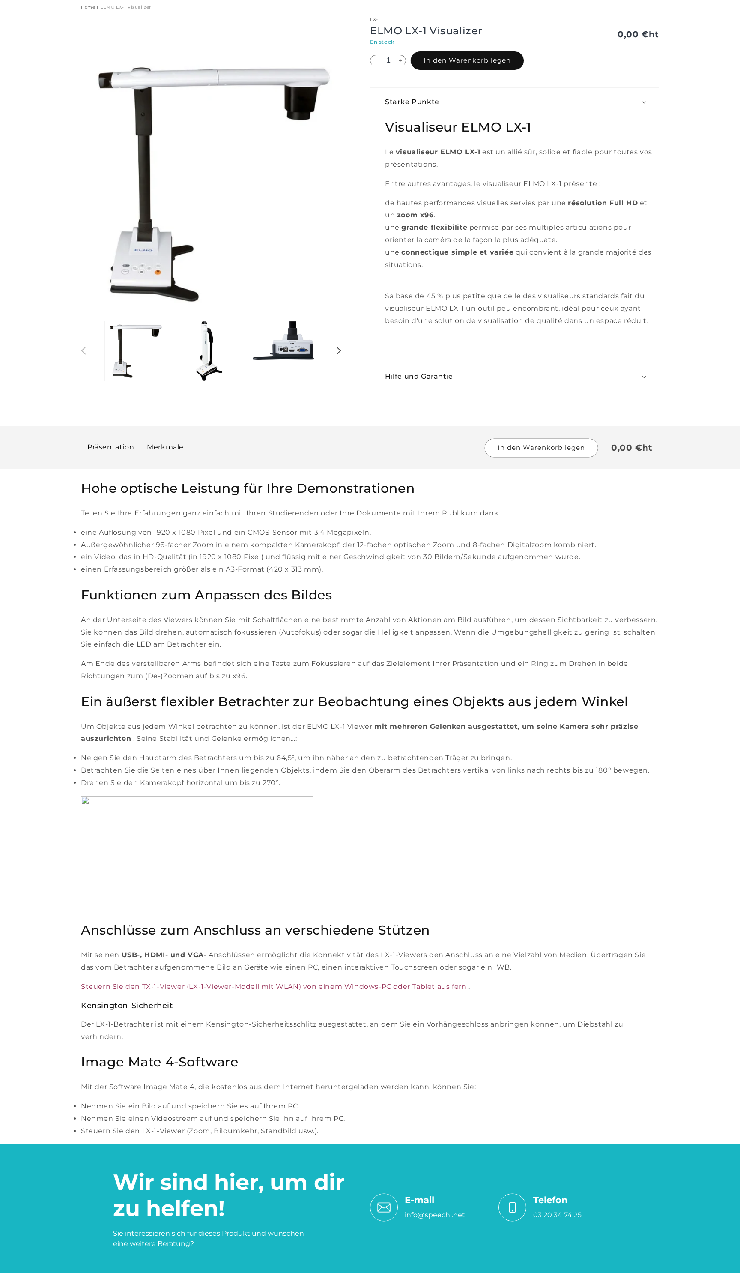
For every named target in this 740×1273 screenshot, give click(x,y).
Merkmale (165, 447)
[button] (519, 102)
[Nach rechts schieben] (338, 351)
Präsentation (110, 447)
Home (88, 7)
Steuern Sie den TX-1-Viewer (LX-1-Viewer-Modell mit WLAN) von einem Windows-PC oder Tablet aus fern (273, 986)
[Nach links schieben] (84, 351)
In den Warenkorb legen (467, 60)
